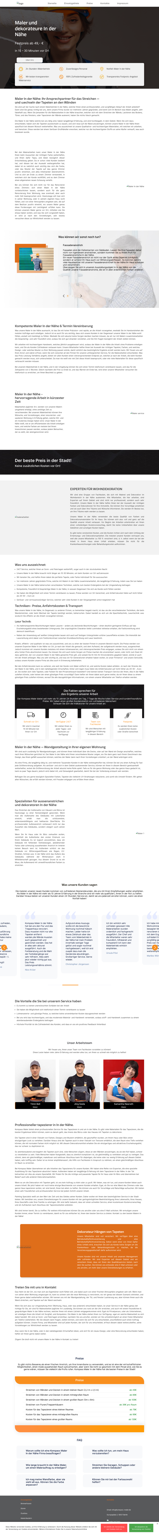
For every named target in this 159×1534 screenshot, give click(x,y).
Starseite (52, 3)
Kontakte (104, 3)
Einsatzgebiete (71, 3)
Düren (23, 1508)
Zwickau (24, 1513)
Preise (90, 3)
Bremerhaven (26, 1503)
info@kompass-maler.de (119, 1510)
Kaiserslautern (26, 1518)
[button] (63, 295)
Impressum (122, 3)
